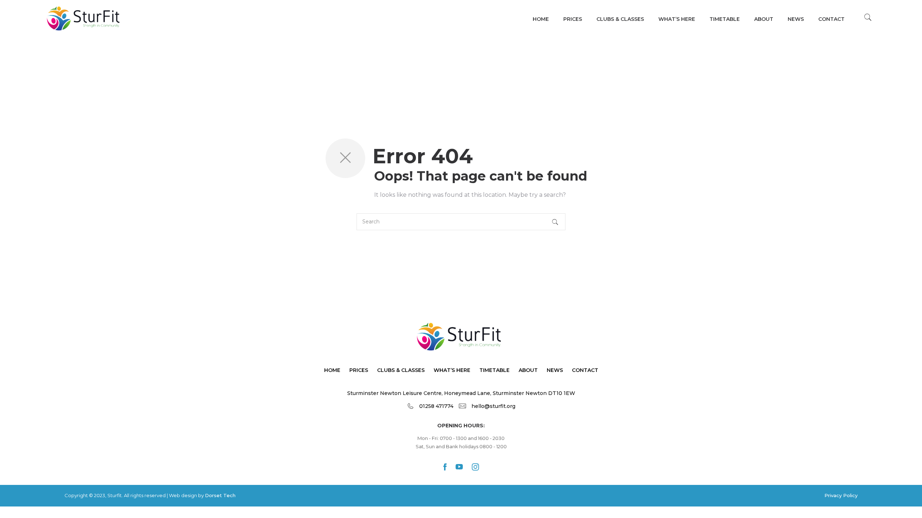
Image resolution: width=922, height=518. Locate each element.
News (796, 19)
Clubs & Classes (620, 19)
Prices (572, 19)
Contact (831, 19)
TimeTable (494, 370)
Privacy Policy (841, 495)
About (763, 19)
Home (541, 19)
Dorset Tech (220, 495)
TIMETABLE (725, 19)
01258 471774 (436, 406)
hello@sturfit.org (493, 406)
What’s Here (452, 370)
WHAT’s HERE (676, 19)
